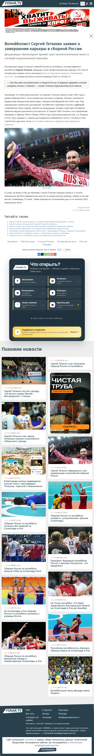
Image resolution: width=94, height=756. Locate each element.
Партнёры (63, 710)
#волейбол (12, 241)
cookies (46, 728)
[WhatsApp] (45, 254)
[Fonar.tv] (12, 3)
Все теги (30, 713)
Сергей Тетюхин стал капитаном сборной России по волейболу (33, 224)
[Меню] (91, 3)
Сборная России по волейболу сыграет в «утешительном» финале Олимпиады (39, 233)
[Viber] (55, 254)
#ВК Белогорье (28, 241)
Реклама (62, 713)
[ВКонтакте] (39, 254)
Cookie (29, 739)
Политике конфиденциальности (59, 733)
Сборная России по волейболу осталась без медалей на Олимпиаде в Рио (37, 235)
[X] (42, 254)
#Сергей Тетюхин (46, 241)
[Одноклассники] (51, 254)
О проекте (47, 710)
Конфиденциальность (68, 717)
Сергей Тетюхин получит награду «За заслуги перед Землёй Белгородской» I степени (41, 222)
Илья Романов (83, 208)
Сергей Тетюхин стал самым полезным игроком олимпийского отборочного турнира (41, 226)
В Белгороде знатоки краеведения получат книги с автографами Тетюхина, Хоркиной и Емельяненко (47, 231)
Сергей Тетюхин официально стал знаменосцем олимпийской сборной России (39, 229)
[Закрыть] (91, 36)
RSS (28, 710)
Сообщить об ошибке (32, 719)
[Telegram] (48, 254)
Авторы (45, 713)
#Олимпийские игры (66, 241)
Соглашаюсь (48, 749)
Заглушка (46, 717)
